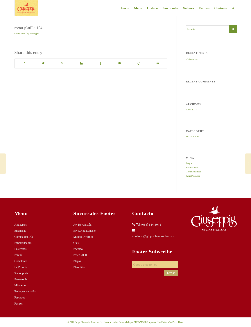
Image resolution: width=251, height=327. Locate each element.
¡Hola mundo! (192, 59)
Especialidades (22, 242)
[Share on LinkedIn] (81, 63)
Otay (76, 242)
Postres (18, 303)
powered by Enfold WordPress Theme (167, 322)
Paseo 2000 (80, 255)
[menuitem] (125, 8)
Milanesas (20, 285)
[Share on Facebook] (24, 63)
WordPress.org (193, 175)
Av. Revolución (82, 224)
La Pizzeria (20, 267)
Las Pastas (20, 248)
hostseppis (34, 34)
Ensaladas (20, 230)
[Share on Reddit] (138, 63)
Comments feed (193, 171)
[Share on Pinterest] (62, 63)
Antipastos (20, 224)
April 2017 (191, 109)
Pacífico (78, 248)
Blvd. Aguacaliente (84, 230)
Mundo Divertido (83, 236)
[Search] (233, 8)
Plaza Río (79, 267)
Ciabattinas (20, 261)
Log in (189, 163)
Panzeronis (20, 279)
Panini (18, 255)
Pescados (19, 297)
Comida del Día (23, 236)
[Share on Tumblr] (100, 63)
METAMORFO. (141, 322)
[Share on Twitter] (43, 63)
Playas (77, 261)
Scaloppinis (21, 273)
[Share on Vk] (119, 63)
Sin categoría (192, 136)
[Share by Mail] (157, 63)
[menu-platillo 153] (3, 163)
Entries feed (192, 167)
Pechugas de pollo (24, 291)
